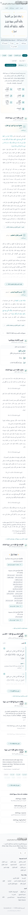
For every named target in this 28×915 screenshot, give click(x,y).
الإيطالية (19, 777)
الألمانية (24, 777)
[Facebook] (25, 853)
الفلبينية (24, 781)
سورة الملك (11, 8)
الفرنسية (18, 774)
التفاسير (17, 8)
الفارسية (18, 781)
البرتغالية (6, 774)
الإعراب (10, 55)
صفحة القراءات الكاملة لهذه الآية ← (19, 628)
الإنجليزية (24, 774)
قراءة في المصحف (9, 65)
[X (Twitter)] (20, 853)
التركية (13, 777)
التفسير (24, 55)
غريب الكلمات (17, 55)
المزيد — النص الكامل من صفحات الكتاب (15, 227)
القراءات (4, 55)
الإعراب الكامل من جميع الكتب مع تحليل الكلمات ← (16, 539)
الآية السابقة (21, 61)
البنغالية (7, 781)
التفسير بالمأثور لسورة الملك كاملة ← (19, 696)
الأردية (13, 781)
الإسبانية (12, 774)
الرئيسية (21, 8)
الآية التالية (14, 61)
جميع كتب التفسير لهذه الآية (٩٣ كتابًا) (16, 333)
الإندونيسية (7, 777)
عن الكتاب (23, 130)
